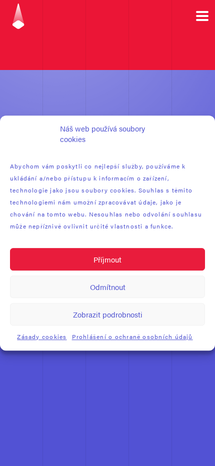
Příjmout (108, 259)
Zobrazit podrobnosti (107, 314)
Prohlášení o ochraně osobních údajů (132, 336)
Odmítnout (108, 287)
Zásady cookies (41, 336)
